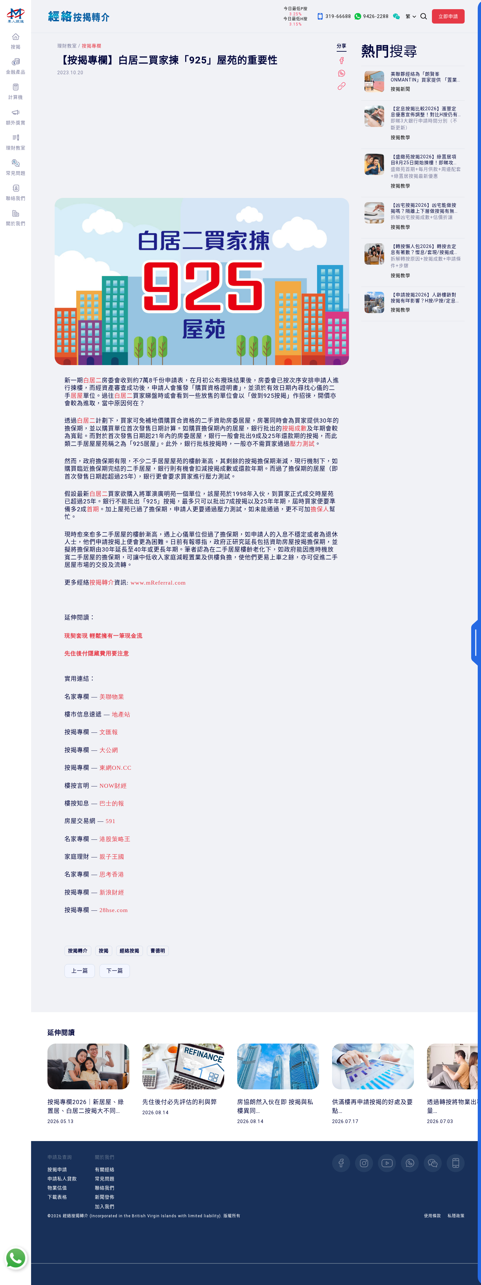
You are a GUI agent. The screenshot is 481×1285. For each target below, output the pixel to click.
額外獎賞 (16, 122)
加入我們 (105, 1206)
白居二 (92, 380)
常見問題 (16, 173)
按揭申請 (57, 1169)
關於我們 (16, 223)
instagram (364, 1163)
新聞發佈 (105, 1197)
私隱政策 (456, 1216)
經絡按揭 (129, 950)
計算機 (15, 97)
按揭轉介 (101, 582)
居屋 (77, 395)
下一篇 (114, 971)
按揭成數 (294, 428)
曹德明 (158, 950)
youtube (387, 1163)
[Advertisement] (201, 142)
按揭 (16, 46)
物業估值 (57, 1187)
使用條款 (432, 1216)
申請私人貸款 (62, 1178)
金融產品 (16, 72)
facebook (341, 1163)
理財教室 (16, 147)
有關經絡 (105, 1169)
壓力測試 (302, 443)
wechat (433, 1163)
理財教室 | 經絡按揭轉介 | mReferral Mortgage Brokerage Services (16, 16)
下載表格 (57, 1197)
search (423, 16)
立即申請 (448, 16)
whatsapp (410, 1163)
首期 (93, 509)
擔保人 (320, 509)
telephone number (456, 1163)
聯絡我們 (16, 198)
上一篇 (79, 971)
